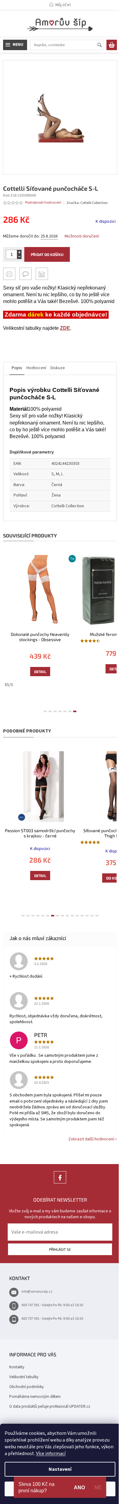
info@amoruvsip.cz (37, 1288)
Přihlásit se (58, 1245)
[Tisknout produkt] (9, 269)
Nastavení (57, 1469)
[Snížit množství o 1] (19, 252)
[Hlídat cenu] (42, 269)
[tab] (43, 711)
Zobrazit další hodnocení (86, 1135)
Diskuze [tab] (57, 370)
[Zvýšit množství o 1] (19, 247)
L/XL (94, 885)
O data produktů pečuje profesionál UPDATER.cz (49, 1402)
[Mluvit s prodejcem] (25, 269)
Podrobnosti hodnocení (43, 198)
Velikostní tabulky (23, 1373)
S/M (81, 885)
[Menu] (15, 45)
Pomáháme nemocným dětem (35, 1392)
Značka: (87, 198)
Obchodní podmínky (26, 1383)
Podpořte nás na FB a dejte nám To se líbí (58, 1179)
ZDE (65, 330)
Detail (39, 668)
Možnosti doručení (82, 232)
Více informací (64, 1453)
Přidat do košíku (47, 250)
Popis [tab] (17, 370)
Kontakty (16, 1363)
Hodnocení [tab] (36, 370)
